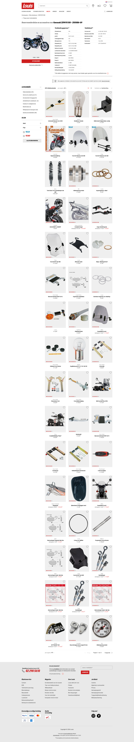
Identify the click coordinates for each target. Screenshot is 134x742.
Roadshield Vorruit (101, 331)
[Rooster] (88, 88)
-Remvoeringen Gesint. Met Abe (55, 575)
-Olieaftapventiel (79, 331)
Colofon (93, 682)
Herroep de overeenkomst (29, 702)
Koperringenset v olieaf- (102, 190)
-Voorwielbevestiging (79, 401)
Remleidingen (102, 575)
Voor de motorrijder (50, 695)
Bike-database (25, 690)
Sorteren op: (98, 88)
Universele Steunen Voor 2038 (55, 121)
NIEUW (28, 131)
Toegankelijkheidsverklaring (99, 695)
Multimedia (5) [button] (27, 107)
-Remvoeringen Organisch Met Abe (55, 540)
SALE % (28, 135)
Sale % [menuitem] (48, 11)
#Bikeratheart (48, 687)
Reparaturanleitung (55, 155)
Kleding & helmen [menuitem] (26, 11)
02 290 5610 (33, 671)
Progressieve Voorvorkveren (102, 540)
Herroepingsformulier (97, 692)
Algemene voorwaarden (97, 685)
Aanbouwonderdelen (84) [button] (30, 112)
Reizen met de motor (50, 690)
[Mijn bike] (99, 6)
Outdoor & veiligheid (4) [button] (29, 104)
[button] (109, 1)
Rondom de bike (49, 692)
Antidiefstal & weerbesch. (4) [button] (31, 101)
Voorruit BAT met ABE (55, 261)
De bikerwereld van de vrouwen (53, 682)
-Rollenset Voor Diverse (55, 366)
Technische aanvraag (27, 687)
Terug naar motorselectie (30, 18)
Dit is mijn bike (36, 61)
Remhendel (78, 434)
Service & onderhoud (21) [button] (30, 95)
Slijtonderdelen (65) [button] (28, 92)
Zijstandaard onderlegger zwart (78, 505)
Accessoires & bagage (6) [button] (30, 98)
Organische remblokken (78, 296)
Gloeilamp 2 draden (78, 121)
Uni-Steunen (55, 470)
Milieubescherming (96, 697)
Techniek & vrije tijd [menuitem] (38, 11)
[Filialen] (93, 6)
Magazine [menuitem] (61, 11)
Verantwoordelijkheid (74, 695)
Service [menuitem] (69, 11)
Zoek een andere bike (35, 65)
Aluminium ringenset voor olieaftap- (101, 296)
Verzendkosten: (56, 735)
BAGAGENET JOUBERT (55, 227)
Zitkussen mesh (78, 261)
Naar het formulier (105, 81)
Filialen (70, 685)
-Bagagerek (55, 505)
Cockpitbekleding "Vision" (55, 436)
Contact (24, 682)
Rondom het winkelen (74, 690)
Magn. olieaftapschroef (101, 261)
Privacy (93, 687)
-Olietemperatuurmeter (78, 190)
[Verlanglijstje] (104, 6)
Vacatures (71, 687)
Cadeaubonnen (26, 695)
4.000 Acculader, (102, 470)
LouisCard (24, 697)
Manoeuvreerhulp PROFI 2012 (55, 296)
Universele (101, 366)
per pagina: (61, 88)
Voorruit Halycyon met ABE (78, 155)
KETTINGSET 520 (55, 645)
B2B (23, 685)
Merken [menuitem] (55, 11)
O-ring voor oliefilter (78, 540)
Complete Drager (79, 227)
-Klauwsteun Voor (55, 401)
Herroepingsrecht (96, 690)
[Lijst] (91, 88)
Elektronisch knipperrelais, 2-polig (102, 121)
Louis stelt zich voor (73, 682)
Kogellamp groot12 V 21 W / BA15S (78, 366)
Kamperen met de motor (51, 697)
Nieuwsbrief (25, 692)
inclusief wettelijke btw (68, 733)
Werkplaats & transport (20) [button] (30, 109)
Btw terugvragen (72, 692)
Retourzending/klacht (27, 700)
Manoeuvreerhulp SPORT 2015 (102, 436)
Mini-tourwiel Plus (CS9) (102, 401)
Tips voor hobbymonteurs (52, 685)
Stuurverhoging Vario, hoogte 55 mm (78, 645)
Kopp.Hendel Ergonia (102, 227)
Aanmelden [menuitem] (109, 11)
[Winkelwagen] (110, 6)
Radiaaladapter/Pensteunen (78, 470)
